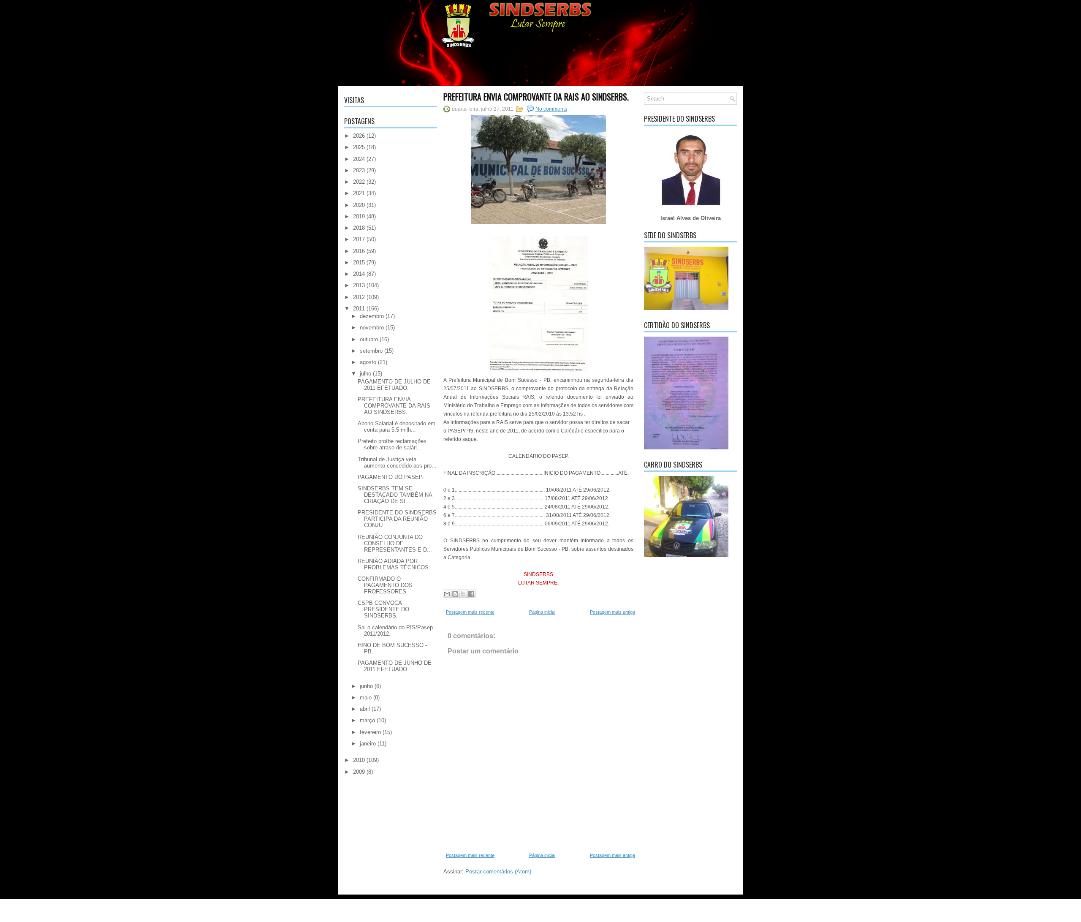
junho (366, 686)
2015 (359, 262)
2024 (359, 159)
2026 (359, 136)
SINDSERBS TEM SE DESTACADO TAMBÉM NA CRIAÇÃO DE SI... (395, 494)
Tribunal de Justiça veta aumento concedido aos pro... (397, 462)
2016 (359, 251)
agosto (368, 362)
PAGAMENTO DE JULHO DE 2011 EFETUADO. (394, 384)
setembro (371, 351)
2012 (359, 297)
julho (365, 373)
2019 (359, 216)
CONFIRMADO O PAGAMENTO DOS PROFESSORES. (385, 585)
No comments (551, 109)
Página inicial (542, 612)
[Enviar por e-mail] (447, 594)
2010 (359, 760)
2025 (359, 147)
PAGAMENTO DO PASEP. (391, 477)
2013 (359, 285)
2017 (359, 239)
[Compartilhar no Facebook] (471, 594)
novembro (372, 327)
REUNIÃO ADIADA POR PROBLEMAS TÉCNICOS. (394, 564)
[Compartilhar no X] (463, 594)
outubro (369, 339)
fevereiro (370, 732)
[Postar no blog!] (455, 594)
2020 (359, 205)
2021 (359, 193)
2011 (359, 308)
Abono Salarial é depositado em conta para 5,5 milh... (396, 426)
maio (366, 697)
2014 (359, 274)
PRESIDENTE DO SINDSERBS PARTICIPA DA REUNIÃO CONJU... (397, 518)
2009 (359, 772)
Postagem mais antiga (612, 612)
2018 (359, 228)
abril (365, 709)
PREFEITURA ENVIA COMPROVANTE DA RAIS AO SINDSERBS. (394, 405)
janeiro (368, 743)
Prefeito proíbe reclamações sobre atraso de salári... (392, 444)
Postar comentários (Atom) (498, 871)
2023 (359, 170)
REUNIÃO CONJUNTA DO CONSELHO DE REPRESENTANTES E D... (395, 543)
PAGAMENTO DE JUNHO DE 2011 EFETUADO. (395, 666)
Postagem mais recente (470, 612)
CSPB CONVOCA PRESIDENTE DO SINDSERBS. (383, 609)
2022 (359, 182)
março (367, 720)
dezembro (372, 316)
